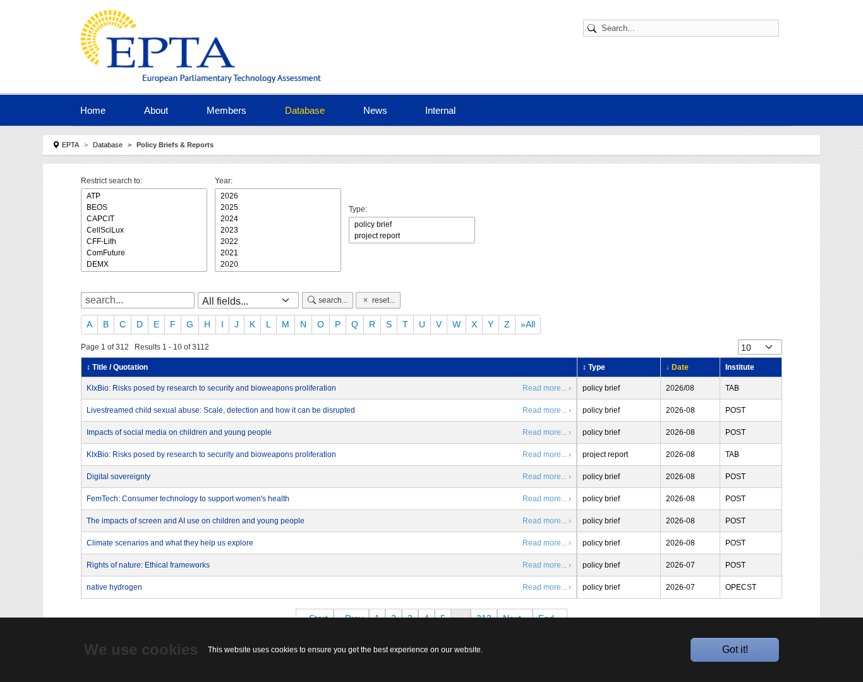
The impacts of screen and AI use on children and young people (196, 520)
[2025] (278, 207)
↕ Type (593, 367)
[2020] (278, 264)
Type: (358, 209)
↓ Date (677, 367)
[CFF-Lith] (144, 241)
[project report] (412, 235)
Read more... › (546, 388)
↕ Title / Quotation (117, 367)
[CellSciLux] (144, 230)
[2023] (278, 230)
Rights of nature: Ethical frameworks (148, 565)
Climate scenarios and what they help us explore (170, 543)
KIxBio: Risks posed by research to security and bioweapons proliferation (211, 388)
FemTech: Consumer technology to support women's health (188, 498)
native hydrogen (114, 587)
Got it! (735, 649)
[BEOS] (144, 207)
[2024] (278, 218)
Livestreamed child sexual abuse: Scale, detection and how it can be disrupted (221, 410)
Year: (223, 180)
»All (528, 324)
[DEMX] (144, 264)
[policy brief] (412, 224)
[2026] (278, 196)
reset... (383, 300)
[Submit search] (594, 28)
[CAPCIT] (144, 218)
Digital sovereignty (118, 476)
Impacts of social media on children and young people (179, 432)
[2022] (278, 241)
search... (332, 300)
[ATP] (144, 196)
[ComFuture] (144, 253)
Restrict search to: (111, 180)
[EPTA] (204, 46)
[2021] (278, 253)
